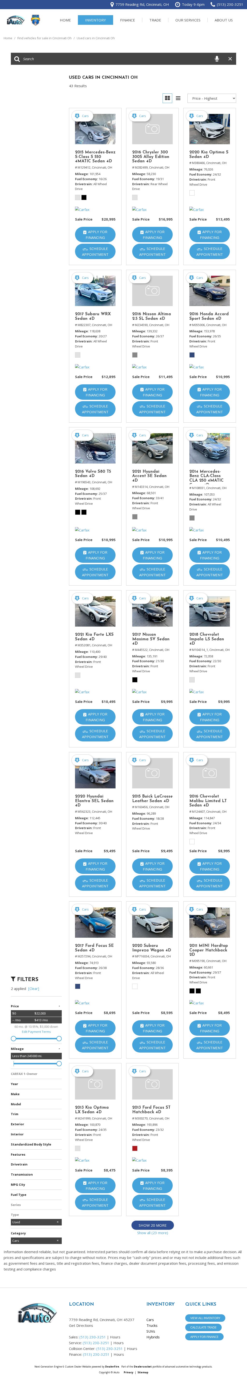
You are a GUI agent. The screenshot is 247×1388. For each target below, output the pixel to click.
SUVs (150, 1331)
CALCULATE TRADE (203, 1327)
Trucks (152, 1325)
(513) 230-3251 (92, 1337)
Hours (115, 1337)
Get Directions (81, 1325)
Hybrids (153, 1337)
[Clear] (33, 988)
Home (65, 20)
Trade (155, 20)
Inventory (95, 20)
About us (224, 20)
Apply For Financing (96, 234)
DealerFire (112, 1366)
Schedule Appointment (95, 251)
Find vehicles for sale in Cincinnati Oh (44, 38)
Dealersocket (143, 1366)
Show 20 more (153, 1225)
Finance (127, 20)
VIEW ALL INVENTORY (205, 1318)
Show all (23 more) (152, 1232)
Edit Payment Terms (36, 1031)
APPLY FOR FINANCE (204, 1337)
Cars (150, 1319)
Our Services (187, 20)
